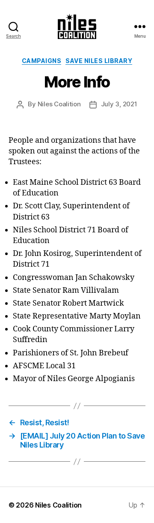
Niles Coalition (59, 104)
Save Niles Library (98, 60)
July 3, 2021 (119, 104)
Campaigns (42, 60)
